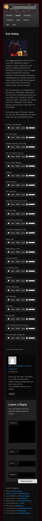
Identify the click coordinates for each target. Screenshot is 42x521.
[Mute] (27, 128)
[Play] (9, 128)
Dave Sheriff (22, 498)
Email (14, 463)
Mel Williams (24, 493)
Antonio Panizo (11, 493)
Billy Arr (11, 366)
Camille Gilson (17, 491)
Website (13, 474)
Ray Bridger (22, 510)
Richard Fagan (24, 496)
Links (14, 25)
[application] (21, 128)
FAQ (7, 25)
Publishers (9, 20)
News (18, 20)
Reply (11, 394)
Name (14, 452)
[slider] (32, 128)
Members (9, 15)
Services (26, 20)
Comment (13, 423)
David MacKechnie (24, 501)
